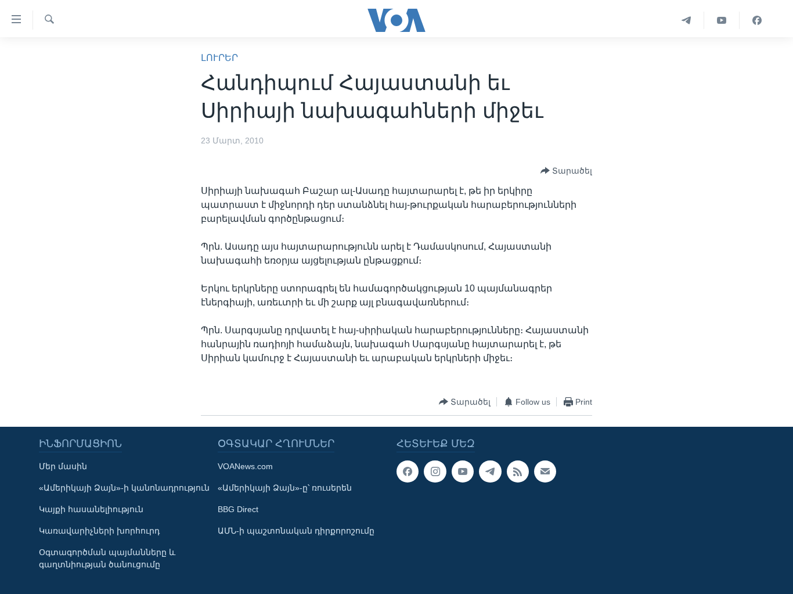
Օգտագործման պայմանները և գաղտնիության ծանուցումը (107, 558)
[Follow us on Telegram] (490, 471)
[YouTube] (722, 20)
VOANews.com (245, 466)
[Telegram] (686, 20)
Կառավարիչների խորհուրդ (99, 530)
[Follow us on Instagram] (435, 471)
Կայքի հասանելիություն (91, 509)
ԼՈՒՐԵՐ (219, 58)
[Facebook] (757, 20)
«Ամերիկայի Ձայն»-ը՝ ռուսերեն (285, 487)
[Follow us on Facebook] (407, 471)
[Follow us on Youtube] (463, 471)
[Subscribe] (545, 471)
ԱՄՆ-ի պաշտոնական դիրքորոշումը (296, 530)
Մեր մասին (63, 466)
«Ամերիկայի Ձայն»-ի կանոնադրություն (124, 487)
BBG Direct (238, 509)
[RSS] (518, 471)
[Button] (566, 171)
